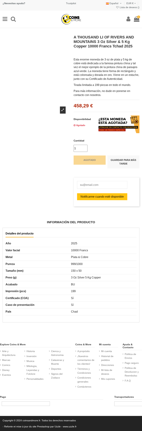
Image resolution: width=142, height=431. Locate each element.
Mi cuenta (106, 351)
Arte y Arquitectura (8, 353)
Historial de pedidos (107, 358)
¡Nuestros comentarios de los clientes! (85, 360)
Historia (30, 351)
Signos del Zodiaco (57, 375)
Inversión (31, 356)
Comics (6, 365)
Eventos (6, 375)
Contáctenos (84, 386)
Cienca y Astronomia (57, 353)
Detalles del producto (20, 233)
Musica (30, 361)
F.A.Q (128, 380)
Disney (6, 370)
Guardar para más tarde (123, 162)
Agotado (89, 160)
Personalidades (34, 378)
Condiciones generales (84, 379)
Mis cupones (108, 378)
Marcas (6, 360)
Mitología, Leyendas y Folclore (32, 370)
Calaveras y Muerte (57, 362)
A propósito (83, 351)
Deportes (56, 368)
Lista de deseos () (129, 7)
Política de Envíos (130, 356)
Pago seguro (132, 363)
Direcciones (107, 365)
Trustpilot (71, 3)
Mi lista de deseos (106, 372)
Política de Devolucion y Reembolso (132, 372)
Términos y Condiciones (84, 370)
